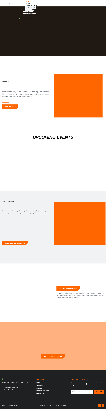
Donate (28, 11)
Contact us (29, 13)
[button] (1, 31)
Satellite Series (31, 7)
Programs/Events (31, 5)
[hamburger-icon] (103, 1)
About (28, 3)
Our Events (30, 9)
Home (27, 1)
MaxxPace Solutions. (13, 405)
